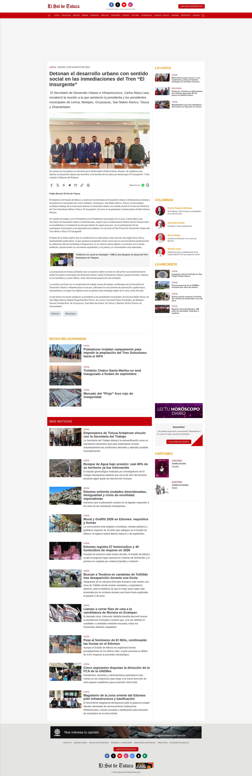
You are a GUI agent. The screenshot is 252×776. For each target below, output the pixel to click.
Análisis (105, 15)
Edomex (55, 314)
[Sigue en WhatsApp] (143, 185)
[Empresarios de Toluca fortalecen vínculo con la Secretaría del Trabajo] (65, 442)
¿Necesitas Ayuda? (126, 749)
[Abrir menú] (49, 15)
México (76, 15)
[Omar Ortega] (160, 238)
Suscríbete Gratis (179, 442)
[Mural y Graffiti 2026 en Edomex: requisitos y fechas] (65, 526)
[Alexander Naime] (160, 224)
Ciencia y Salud (161, 15)
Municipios (70, 314)
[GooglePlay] (145, 755)
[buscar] (203, 15)
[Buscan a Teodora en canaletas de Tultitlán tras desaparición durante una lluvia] (65, 585)
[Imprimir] (88, 185)
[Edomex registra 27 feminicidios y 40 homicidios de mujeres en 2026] (65, 554)
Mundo (85, 15)
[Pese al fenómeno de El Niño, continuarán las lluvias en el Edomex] (65, 647)
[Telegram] (69, 185)
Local (57, 15)
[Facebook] (111, 4)
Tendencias (146, 15)
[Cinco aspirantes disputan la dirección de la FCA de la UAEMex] (65, 675)
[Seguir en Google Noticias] (148, 185)
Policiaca (66, 15)
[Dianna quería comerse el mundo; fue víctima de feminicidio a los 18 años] (162, 297)
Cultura (135, 15)
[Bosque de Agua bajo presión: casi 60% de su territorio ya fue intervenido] (65, 471)
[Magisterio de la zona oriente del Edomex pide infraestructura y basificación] (65, 704)
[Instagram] (130, 4)
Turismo (175, 15)
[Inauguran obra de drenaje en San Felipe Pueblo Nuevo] (162, 274)
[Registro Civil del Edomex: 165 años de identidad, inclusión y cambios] (162, 309)
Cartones (115, 15)
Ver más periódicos (192, 6)
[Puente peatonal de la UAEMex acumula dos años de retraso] (162, 285)
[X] (117, 4)
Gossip (125, 15)
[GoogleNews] (132, 755)
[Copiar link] (82, 185)
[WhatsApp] (64, 185)
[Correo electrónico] (76, 185)
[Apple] (138, 755)
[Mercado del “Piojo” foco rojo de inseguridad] (65, 398)
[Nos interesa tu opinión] (126, 732)
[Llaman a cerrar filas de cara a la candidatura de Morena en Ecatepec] (65, 618)
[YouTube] (124, 4)
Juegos (196, 15)
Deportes (185, 15)
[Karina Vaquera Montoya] (160, 210)
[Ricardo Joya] (160, 251)
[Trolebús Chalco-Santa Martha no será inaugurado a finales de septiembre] (65, 375)
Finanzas (94, 15)
